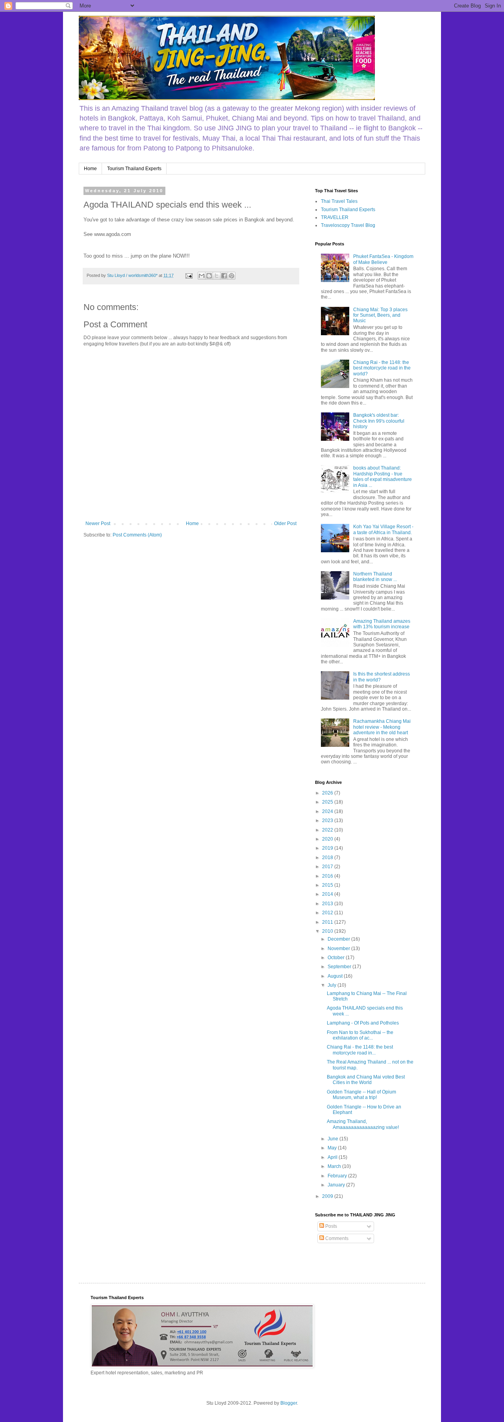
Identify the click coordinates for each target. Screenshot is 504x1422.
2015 (328, 885)
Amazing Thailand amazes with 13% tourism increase (381, 623)
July (332, 985)
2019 (328, 848)
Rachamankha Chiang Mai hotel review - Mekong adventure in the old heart (382, 726)
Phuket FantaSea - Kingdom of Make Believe (383, 259)
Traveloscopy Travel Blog (348, 225)
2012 (328, 912)
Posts (330, 1226)
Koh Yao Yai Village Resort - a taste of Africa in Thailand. (383, 529)
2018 (328, 857)
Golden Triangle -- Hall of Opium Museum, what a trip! (361, 1094)
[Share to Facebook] (224, 276)
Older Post (285, 523)
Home (90, 168)
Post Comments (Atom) (137, 535)
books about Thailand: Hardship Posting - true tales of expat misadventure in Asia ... (382, 476)
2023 (328, 820)
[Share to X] (216, 276)
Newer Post (97, 523)
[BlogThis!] (209, 276)
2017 (328, 866)
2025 (328, 802)
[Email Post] (188, 275)
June (333, 1139)
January (337, 1185)
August (336, 976)
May (333, 1148)
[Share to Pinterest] (231, 276)
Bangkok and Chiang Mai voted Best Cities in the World (366, 1079)
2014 (328, 894)
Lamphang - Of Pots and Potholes (363, 1023)
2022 (328, 830)
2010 (328, 931)
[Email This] (202, 276)
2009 (328, 1196)
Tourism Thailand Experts (134, 168)
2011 (328, 922)
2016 (328, 876)
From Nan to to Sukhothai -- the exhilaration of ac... (360, 1035)
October (337, 957)
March (335, 1166)
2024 (328, 811)
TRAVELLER (334, 217)
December (339, 939)
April (333, 1157)
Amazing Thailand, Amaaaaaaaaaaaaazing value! (363, 1124)
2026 (328, 793)
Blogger (288, 1403)
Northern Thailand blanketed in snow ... (375, 576)
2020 (328, 839)
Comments (336, 1238)
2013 (328, 903)
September (340, 966)
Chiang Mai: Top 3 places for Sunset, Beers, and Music (380, 315)
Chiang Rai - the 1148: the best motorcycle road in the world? (382, 368)
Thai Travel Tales (339, 201)
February (338, 1176)
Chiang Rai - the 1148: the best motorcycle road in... (360, 1049)
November (339, 948)
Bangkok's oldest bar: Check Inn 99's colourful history (378, 420)
